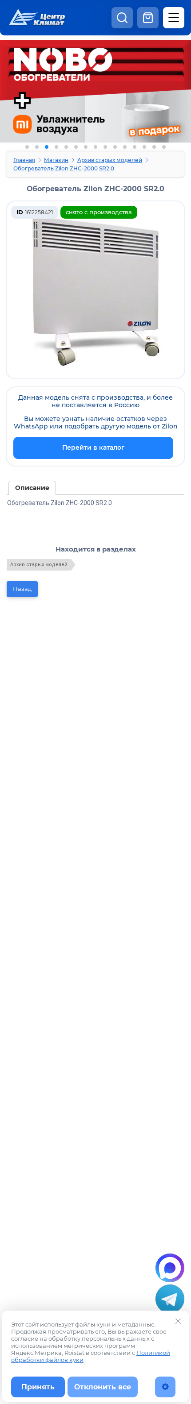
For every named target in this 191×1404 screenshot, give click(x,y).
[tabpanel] (95, 96)
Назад (22, 588)
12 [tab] (134, 147)
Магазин (56, 160)
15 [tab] (164, 147)
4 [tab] (56, 147)
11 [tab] (125, 147)
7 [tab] (86, 147)
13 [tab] (144, 147)
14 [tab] (154, 147)
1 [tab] (27, 147)
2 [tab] (37, 147)
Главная (24, 160)
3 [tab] (46, 147)
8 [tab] (95, 147)
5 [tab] (66, 147)
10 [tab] (115, 147)
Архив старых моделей (109, 160)
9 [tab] (105, 147)
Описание (32, 488)
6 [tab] (76, 147)
